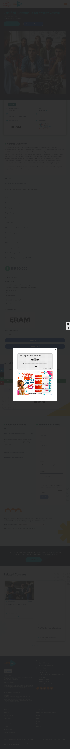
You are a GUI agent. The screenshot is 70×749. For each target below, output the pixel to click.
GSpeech (25, 368)
